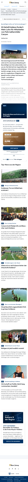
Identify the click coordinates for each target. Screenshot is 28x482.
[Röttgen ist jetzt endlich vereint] (14, 336)
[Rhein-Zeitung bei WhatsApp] (9, 469)
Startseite (3, 9)
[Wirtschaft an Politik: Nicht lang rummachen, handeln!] (14, 371)
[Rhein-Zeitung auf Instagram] (15, 469)
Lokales (9, 9)
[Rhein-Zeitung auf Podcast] (18, 469)
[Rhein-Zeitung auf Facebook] (12, 469)
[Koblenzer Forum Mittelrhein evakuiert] (14, 176)
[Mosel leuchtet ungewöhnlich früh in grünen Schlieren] (14, 294)
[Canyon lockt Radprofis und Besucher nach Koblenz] (14, 213)
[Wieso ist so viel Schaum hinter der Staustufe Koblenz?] (14, 253)
